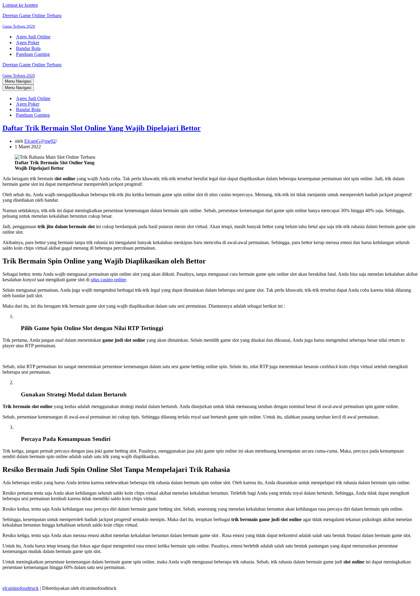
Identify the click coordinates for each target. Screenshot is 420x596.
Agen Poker (27, 42)
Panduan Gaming (33, 54)
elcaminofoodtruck (20, 588)
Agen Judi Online (33, 36)
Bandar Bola (28, 48)
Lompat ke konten (20, 5)
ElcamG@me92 (40, 141)
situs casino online (108, 279)
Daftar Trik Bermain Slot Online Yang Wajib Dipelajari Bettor (101, 128)
